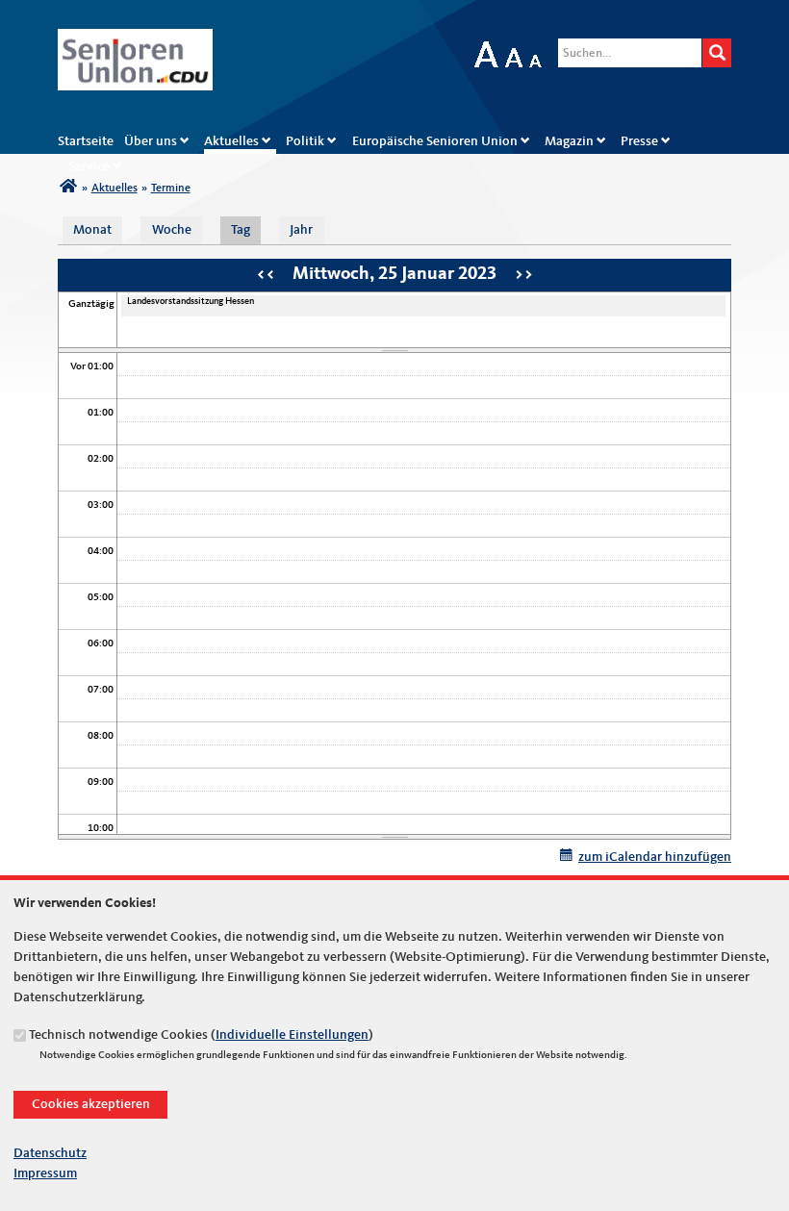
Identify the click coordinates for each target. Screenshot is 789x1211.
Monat (92, 230)
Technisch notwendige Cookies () (201, 1035)
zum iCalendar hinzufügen (654, 857)
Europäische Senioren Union (435, 141)
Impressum (45, 1173)
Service (89, 166)
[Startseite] (135, 38)
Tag (246, 230)
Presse (639, 141)
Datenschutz (50, 1153)
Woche (171, 230)
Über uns (150, 141)
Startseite (86, 141)
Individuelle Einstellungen (292, 1035)
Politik (305, 141)
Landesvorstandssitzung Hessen (190, 301)
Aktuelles (231, 141)
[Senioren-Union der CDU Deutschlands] (68, 188)
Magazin (569, 141)
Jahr (301, 230)
